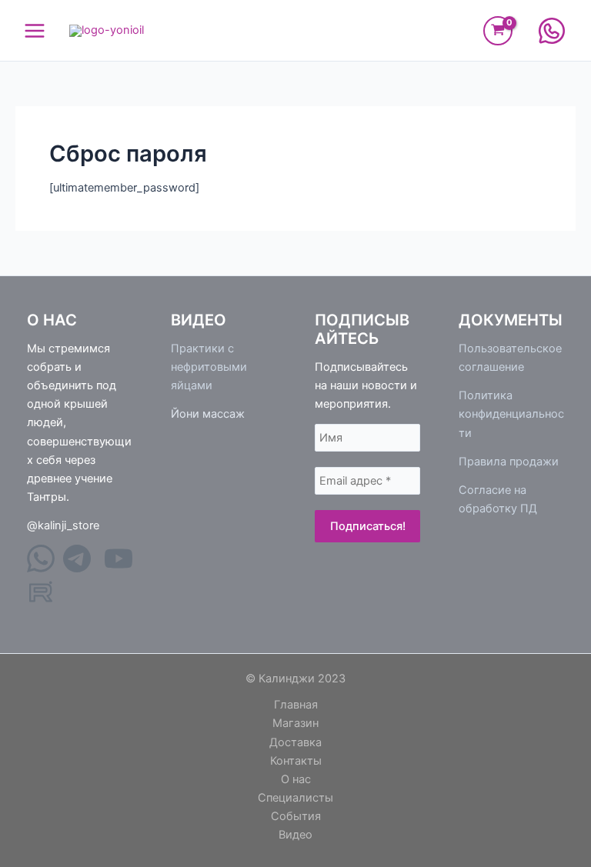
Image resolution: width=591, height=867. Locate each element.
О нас (296, 779)
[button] (552, 31)
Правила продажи (509, 462)
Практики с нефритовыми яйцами (209, 367)
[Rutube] (41, 602)
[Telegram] (78, 568)
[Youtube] (118, 568)
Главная (296, 705)
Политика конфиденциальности (511, 413)
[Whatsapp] (42, 568)
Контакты (296, 761)
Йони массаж (208, 414)
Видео (295, 835)
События (296, 816)
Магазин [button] (295, 723)
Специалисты (295, 798)
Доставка (295, 742)
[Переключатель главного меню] (34, 30)
